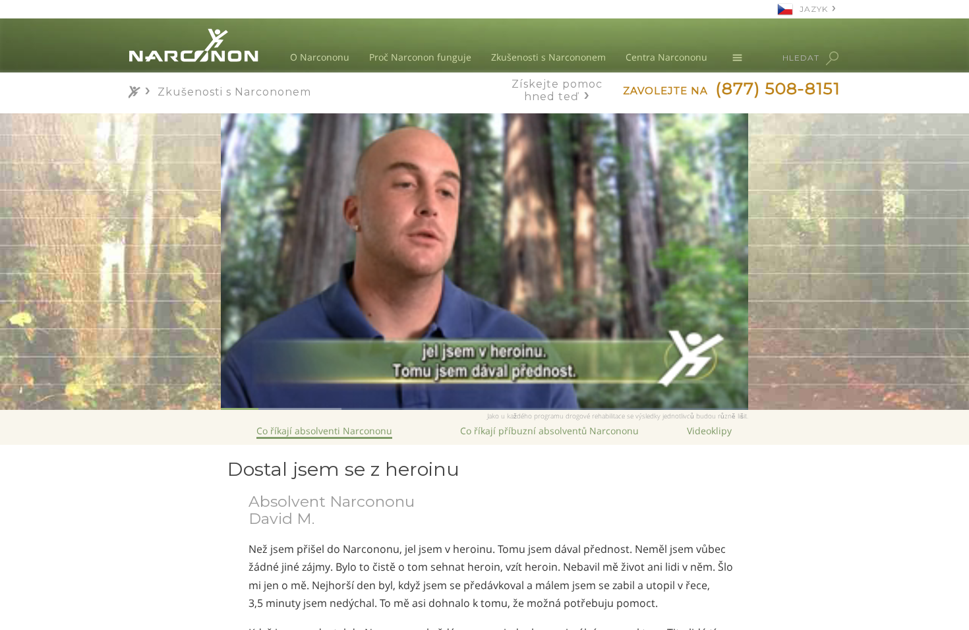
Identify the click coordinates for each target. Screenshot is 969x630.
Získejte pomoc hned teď (557, 90)
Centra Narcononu (666, 57)
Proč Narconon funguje (420, 57)
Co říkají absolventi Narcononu (324, 430)
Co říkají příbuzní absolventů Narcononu (549, 430)
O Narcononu (319, 57)
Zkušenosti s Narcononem (548, 57)
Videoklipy (709, 430)
